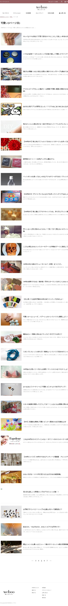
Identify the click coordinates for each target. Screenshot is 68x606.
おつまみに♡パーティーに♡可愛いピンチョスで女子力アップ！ (45, 387)
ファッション (17, 13)
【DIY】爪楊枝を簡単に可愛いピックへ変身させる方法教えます (44, 422)
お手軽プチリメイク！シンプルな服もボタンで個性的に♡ (42, 509)
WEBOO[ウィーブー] (4, 16)
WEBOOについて (35, 587)
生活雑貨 (28, 13)
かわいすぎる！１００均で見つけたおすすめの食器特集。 (42, 474)
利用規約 (44, 587)
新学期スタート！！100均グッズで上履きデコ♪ (39, 159)
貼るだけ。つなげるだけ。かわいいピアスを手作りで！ (42, 527)
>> (50, 560)
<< (32, 560)
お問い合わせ (45, 592)
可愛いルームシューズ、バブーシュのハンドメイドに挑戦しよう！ (45, 316)
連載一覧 (33, 590)
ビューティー (39, 13)
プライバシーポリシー (46, 590)
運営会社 (44, 597)
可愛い (11, 16)
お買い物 (63, 13)
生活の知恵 (51, 13)
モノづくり (6, 13)
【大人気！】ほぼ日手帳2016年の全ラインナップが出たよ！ (43, 299)
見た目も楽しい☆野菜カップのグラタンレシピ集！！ (41, 492)
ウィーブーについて (4, 1)
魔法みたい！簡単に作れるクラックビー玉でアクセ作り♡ (42, 334)
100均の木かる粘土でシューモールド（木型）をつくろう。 (43, 264)
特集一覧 (33, 592)
